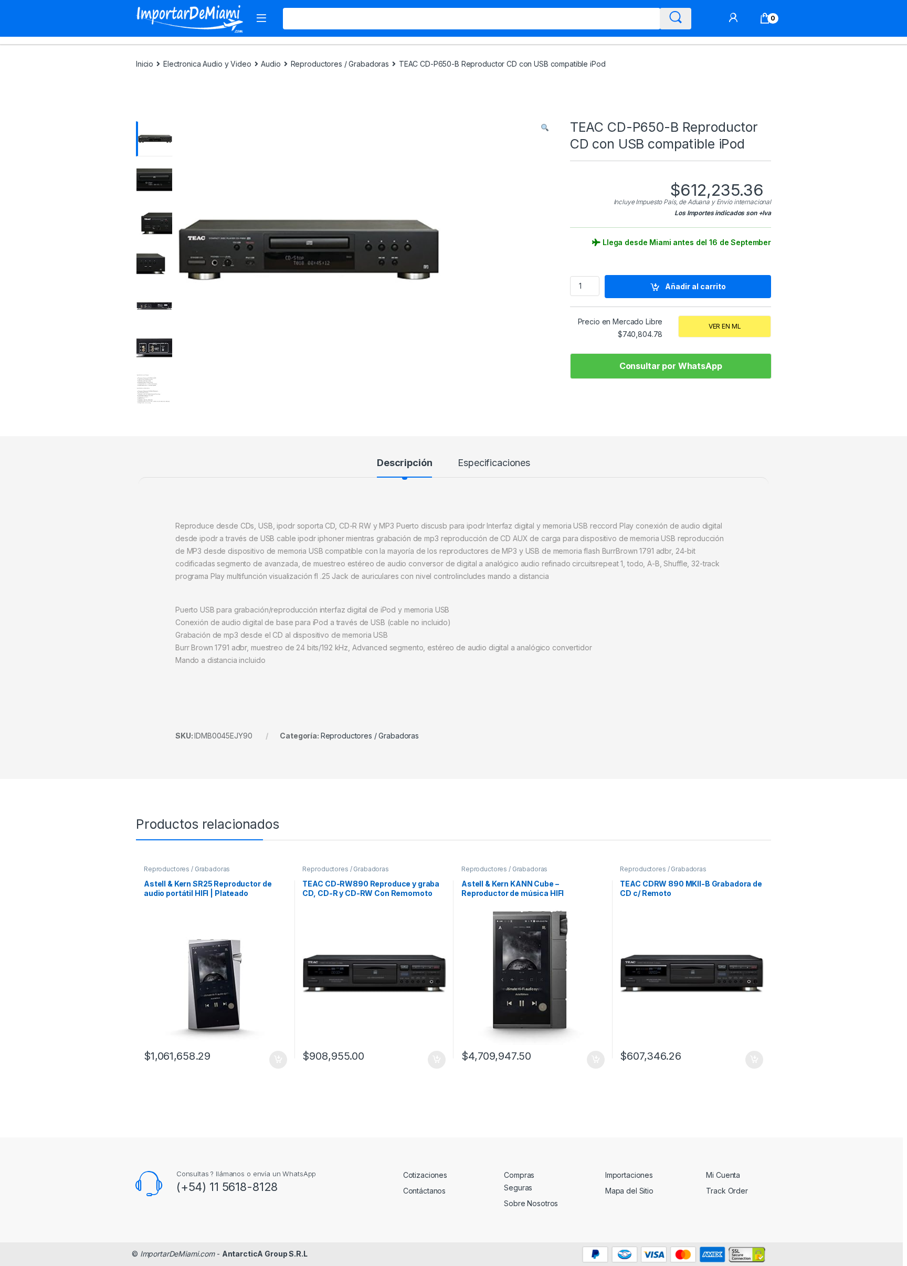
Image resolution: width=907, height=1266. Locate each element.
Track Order (726, 1190)
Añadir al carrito (695, 286)
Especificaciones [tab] (494, 463)
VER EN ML (725, 326)
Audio (270, 63)
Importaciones (629, 1174)
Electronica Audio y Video (207, 63)
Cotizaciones (425, 1174)
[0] (765, 18)
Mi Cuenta (723, 1174)
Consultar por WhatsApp (670, 366)
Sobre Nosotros (531, 1203)
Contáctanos (424, 1190)
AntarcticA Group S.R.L (265, 1253)
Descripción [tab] (404, 463)
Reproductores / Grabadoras (340, 63)
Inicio (144, 63)
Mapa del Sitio (629, 1190)
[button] (545, 127)
